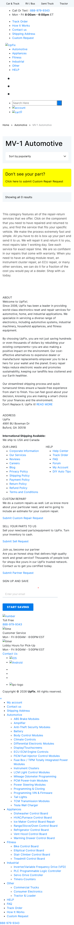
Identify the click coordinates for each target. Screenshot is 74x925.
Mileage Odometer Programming (35, 776)
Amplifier (19, 723)
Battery (18, 731)
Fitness (16, 57)
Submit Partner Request (18, 572)
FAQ (55, 459)
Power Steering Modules (30, 784)
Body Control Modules (28, 735)
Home (6, 124)
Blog (12, 467)
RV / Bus (30, 3)
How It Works (21, 25)
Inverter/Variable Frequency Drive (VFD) (40, 866)
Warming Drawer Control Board (34, 838)
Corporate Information (24, 451)
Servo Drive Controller (28, 875)
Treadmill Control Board (29, 858)
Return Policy (18, 483)
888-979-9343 (40, 10)
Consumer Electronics (28, 891)
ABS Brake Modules (26, 719)
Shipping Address (23, 33)
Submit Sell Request (16, 541)
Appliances (19, 53)
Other (15, 65)
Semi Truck (47, 3)
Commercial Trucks (26, 887)
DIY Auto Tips (62, 471)
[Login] (18, 107)
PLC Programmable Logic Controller (37, 871)
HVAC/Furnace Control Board (33, 817)
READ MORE (44, 404)
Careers (14, 463)
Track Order (20, 21)
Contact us (19, 29)
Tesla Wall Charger (26, 805)
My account (14, 702)
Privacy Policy (18, 471)
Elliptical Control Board (29, 850)
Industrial (18, 61)
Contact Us (10, 653)
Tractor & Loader (25, 895)
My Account (60, 467)
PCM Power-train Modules (31, 780)
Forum (57, 463)
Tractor (64, 3)
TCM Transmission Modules (32, 801)
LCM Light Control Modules (32, 772)
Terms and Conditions (23, 492)
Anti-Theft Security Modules (32, 727)
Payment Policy (19, 479)
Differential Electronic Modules (34, 743)
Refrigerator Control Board (31, 830)
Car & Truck (12, 3)
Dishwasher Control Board (31, 813)
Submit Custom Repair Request (23, 518)
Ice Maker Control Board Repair (34, 821)
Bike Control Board (26, 846)
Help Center (60, 451)
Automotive (19, 49)
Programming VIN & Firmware (33, 793)
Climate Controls (25, 739)
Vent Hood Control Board (30, 834)
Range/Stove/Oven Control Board (35, 825)
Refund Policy (18, 488)
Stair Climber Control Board (32, 854)
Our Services (17, 455)
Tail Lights (20, 797)
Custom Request (23, 38)
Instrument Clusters (26, 768)
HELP (15, 69)
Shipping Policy (19, 475)
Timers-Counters (25, 879)
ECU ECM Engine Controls (31, 751)
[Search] (59, 102)
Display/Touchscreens (28, 747)
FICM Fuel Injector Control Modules (37, 756)
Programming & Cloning (29, 788)
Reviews (14, 459)
